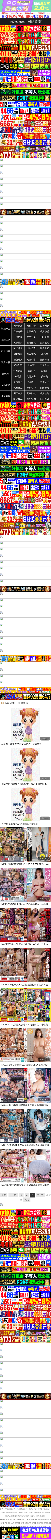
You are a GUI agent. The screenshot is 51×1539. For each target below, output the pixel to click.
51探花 (44, 371)
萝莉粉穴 (31, 388)
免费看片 (18, 382)
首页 (4, 1195)
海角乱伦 (44, 382)
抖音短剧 (18, 371)
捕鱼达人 (18, 359)
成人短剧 (44, 393)
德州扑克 (44, 359)
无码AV (5, 373)
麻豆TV (31, 371)
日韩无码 (44, 399)
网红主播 (31, 326)
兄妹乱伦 (31, 393)
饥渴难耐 (31, 348)
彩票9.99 (18, 365)
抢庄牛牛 (31, 359)
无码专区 (5, 385)
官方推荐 (5, 362)
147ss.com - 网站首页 (25, 22)
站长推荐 (5, 351)
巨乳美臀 (44, 337)
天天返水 (44, 365)
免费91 (31, 382)
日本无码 (44, 326)
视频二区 (5, 340)
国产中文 (18, 393)
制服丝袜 (31, 343)
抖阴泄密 (44, 388)
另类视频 (44, 343)
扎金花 (31, 365)
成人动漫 (44, 331)
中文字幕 (31, 337)
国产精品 (18, 326)
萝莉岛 (44, 376)
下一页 (40, 1195)
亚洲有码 (18, 331)
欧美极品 (31, 331)
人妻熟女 (18, 343)
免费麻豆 (18, 388)
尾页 (27, 1199)
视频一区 (5, 328)
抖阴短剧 (31, 399)
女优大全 (31, 376)
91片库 (18, 376)
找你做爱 (44, 348)
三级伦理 (18, 337)
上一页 (13, 1195)
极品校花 (18, 399)
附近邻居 (18, 348)
